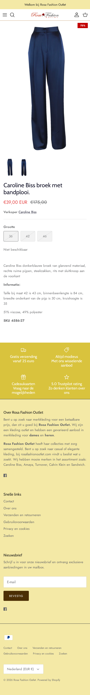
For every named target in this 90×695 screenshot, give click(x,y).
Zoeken (8, 535)
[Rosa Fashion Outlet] (45, 14)
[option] (45, 88)
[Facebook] (5, 475)
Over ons (9, 508)
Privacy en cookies (16, 528)
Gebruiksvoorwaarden (18, 522)
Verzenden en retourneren (22, 515)
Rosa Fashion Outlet (25, 680)
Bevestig (16, 596)
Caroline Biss (27, 212)
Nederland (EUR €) (20, 669)
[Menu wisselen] (5, 15)
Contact (8, 501)
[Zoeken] (14, 15)
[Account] (75, 15)
